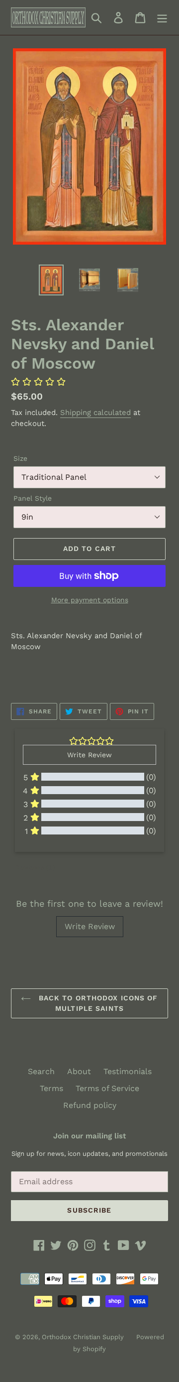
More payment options (89, 600)
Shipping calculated (95, 412)
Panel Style (32, 498)
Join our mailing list (89, 1135)
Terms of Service (107, 1088)
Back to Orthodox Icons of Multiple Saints (97, 1003)
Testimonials (127, 1071)
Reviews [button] (35, 867)
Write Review (90, 926)
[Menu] (162, 17)
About (79, 1071)
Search (41, 1071)
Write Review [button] (89, 755)
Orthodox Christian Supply (83, 1337)
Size (20, 458)
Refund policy (89, 1105)
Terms (51, 1088)
